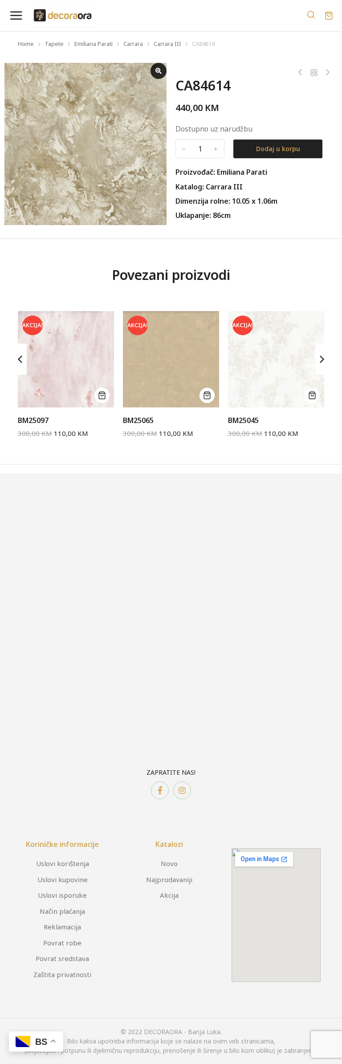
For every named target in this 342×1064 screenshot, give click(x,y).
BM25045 (243, 420)
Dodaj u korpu (278, 148)
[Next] (325, 72)
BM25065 (138, 420)
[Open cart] (328, 15)
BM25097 (33, 420)
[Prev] (302, 72)
